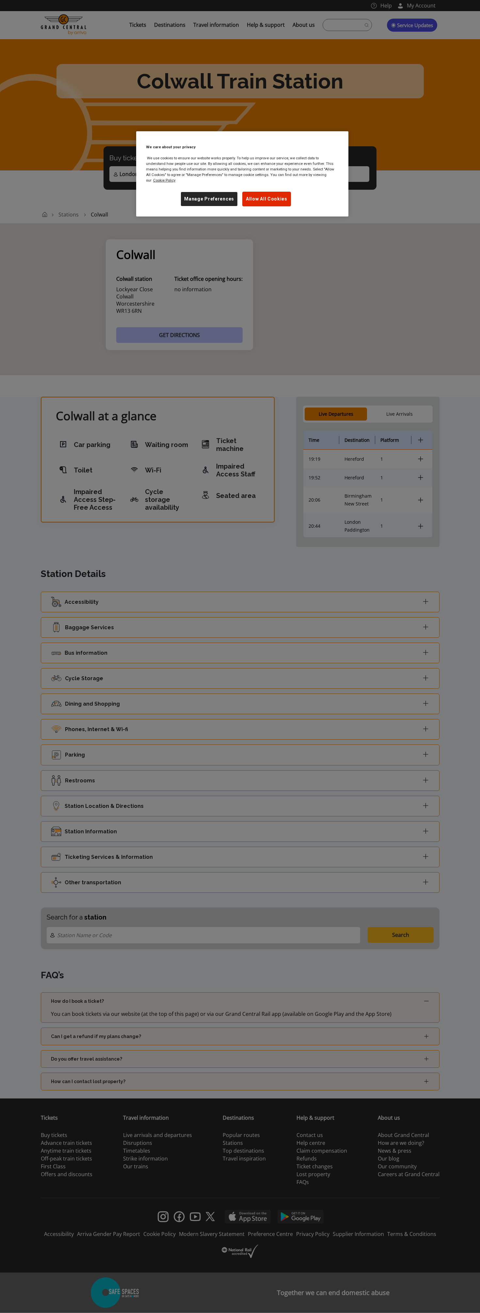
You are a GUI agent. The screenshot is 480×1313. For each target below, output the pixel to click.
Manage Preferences (209, 198)
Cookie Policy (164, 180)
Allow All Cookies (266, 198)
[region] (242, 173)
